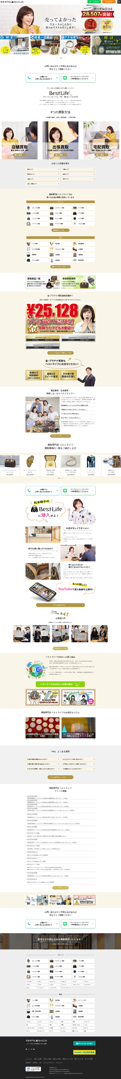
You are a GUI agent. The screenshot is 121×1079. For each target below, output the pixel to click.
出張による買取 (47, 1058)
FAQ (40, 1062)
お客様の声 (28, 1062)
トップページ (28, 1058)
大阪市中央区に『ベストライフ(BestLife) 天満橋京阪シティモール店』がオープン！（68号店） (51, 810)
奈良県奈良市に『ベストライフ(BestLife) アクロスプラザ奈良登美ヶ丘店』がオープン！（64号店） (52, 842)
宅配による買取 (57, 1058)
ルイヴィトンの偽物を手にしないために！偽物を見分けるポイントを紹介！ (78, 735)
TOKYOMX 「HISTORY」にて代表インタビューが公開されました (44, 848)
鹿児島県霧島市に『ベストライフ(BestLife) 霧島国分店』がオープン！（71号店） (47, 798)
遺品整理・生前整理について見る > (60, 436)
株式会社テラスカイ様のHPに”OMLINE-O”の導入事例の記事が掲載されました (46, 836)
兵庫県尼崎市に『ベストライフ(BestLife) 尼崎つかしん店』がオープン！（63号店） (48, 875)
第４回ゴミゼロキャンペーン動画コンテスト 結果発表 (40, 882)
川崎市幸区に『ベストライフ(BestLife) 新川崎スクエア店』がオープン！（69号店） (48, 806)
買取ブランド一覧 (78, 1058)
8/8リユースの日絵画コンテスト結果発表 (37, 855)
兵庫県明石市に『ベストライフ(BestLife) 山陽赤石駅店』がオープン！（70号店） (47, 802)
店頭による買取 (38, 1058)
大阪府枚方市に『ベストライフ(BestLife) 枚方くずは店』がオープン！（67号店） (47, 817)
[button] (94, 1)
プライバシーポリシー (48, 1062)
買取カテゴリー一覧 (67, 1058)
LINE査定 (35, 1062)
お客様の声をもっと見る (60, 648)
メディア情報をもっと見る (60, 887)
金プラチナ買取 (89, 1058)
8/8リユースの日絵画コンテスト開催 (36, 861)
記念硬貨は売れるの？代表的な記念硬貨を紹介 (42, 735)
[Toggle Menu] (119, 1)
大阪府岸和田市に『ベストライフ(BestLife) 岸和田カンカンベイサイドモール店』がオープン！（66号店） (54, 823)
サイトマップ (59, 1062)
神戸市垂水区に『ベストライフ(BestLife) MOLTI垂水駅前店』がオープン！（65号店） (48, 829)
